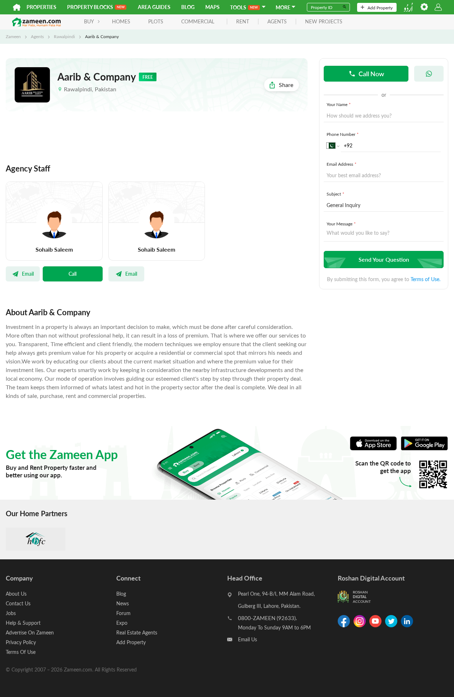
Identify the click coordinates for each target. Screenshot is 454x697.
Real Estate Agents (136, 632)
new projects (323, 22)
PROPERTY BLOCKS (90, 7)
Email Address (341, 164)
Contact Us (18, 603)
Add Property (380, 7)
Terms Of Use (21, 651)
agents (277, 22)
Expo (121, 622)
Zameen (13, 36)
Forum (123, 613)
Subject (335, 194)
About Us (16, 593)
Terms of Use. (425, 279)
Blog (188, 7)
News (122, 603)
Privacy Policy (21, 642)
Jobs (11, 613)
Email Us (247, 639)
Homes (121, 21)
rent (242, 22)
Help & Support (23, 622)
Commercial (197, 21)
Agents (37, 36)
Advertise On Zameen (30, 632)
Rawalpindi (64, 36)
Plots (155, 21)
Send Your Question (384, 259)
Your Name (339, 104)
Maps (212, 7)
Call (72, 273)
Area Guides (154, 7)
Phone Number (343, 134)
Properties (41, 7)
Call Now (371, 73)
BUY (89, 21)
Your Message (341, 223)
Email (28, 273)
